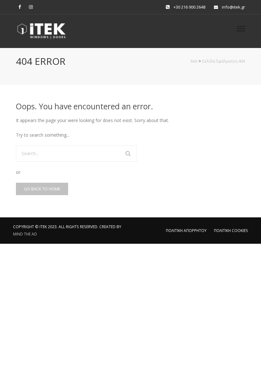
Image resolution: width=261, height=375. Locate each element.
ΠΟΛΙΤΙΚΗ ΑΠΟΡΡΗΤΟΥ (186, 230)
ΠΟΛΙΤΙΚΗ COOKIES (231, 230)
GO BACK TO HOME (42, 189)
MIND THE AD (25, 234)
